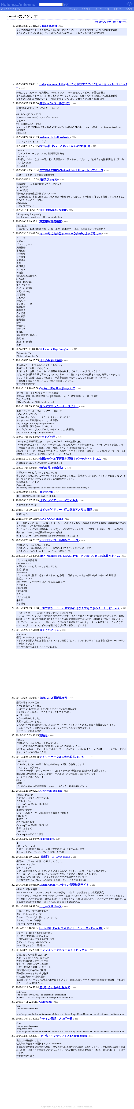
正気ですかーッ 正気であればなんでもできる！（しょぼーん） (79, 608)
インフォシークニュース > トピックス (63, 949)
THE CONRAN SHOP (53, 210)
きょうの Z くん (49, 629)
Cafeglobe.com (48, 25)
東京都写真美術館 (50, 221)
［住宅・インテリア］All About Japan (63, 1035)
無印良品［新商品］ (52, 467)
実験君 (43, 735)
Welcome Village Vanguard (55, 349)
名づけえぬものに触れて (54, 987)
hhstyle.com (46, 491)
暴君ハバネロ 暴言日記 (54, 103)
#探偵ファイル (48, 179)
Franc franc (46, 838)
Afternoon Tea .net (50, 790)
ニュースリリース (50, 906)
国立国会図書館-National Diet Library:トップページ (71, 170)
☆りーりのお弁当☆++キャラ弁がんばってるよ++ (70, 233)
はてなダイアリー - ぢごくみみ (58, 500)
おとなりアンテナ (103, 22)
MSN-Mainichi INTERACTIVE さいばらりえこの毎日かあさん (79, 555)
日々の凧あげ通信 (50, 360)
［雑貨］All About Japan (54, 856)
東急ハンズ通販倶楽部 (53, 697)
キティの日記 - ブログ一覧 (55, 1018)
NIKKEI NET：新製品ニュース (59, 540)
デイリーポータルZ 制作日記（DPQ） (63, 756)
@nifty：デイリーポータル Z (57, 388)
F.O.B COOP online (51, 518)
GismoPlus (45, 1001)
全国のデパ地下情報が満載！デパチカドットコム (70, 458)
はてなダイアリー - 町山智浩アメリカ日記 (65, 509)
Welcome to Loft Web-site (54, 137)
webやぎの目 (47, 436)
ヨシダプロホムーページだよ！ (59, 406)
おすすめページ (120, 22)
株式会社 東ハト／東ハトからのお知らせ (64, 146)
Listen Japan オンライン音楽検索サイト (64, 884)
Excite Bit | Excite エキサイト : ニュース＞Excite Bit (71, 928)
